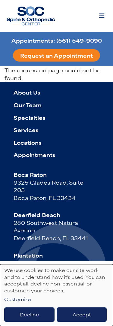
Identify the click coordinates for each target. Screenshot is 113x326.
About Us (27, 92)
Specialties (30, 117)
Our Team (28, 105)
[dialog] (56, 295)
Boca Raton (30, 174)
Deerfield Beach (37, 215)
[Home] (32, 16)
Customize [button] (17, 299)
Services (26, 130)
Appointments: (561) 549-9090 (56, 40)
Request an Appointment (56, 55)
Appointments (34, 154)
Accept (82, 314)
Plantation (28, 255)
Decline (29, 314)
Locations (28, 142)
